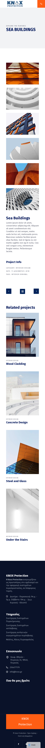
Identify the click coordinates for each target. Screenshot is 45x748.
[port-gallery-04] (22, 174)
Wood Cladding (16, 364)
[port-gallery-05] (22, 199)
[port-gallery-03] (22, 124)
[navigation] (34, 745)
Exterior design (12, 360)
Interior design (23, 268)
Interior (15, 274)
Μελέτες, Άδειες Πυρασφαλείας (20, 639)
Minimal (24, 274)
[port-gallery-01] (22, 73)
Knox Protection (20, 733)
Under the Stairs (17, 539)
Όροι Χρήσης (31, 733)
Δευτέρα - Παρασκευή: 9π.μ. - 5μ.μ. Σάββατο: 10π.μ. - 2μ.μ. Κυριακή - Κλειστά (21, 599)
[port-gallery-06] (22, 149)
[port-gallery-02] (22, 98)
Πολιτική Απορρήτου (25, 736)
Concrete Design (17, 422)
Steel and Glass (16, 481)
